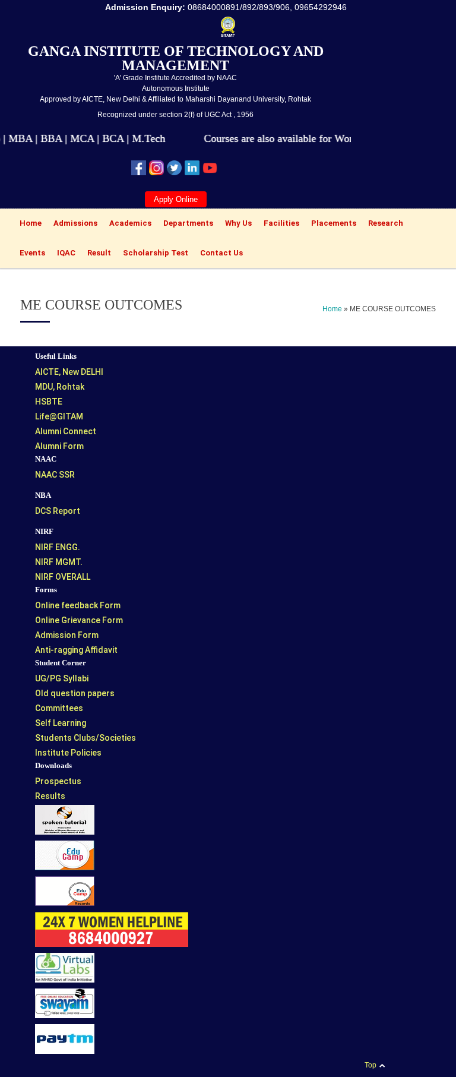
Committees (59, 708)
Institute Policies (68, 752)
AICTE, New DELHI (69, 372)
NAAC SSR (55, 474)
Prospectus (58, 781)
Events (29, 254)
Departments (185, 224)
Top (370, 1065)
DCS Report (57, 511)
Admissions (72, 224)
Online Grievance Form (79, 620)
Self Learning (60, 723)
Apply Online (176, 199)
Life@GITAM (59, 416)
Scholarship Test (155, 252)
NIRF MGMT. (59, 562)
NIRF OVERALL (62, 577)
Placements (330, 224)
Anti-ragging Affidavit (76, 650)
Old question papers (75, 693)
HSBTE (48, 401)
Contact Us (221, 252)
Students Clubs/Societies (85, 738)
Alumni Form (59, 446)
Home (28, 224)
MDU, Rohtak (59, 386)
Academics (127, 224)
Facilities (278, 224)
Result (96, 254)
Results (50, 796)
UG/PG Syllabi (61, 678)
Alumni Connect (65, 431)
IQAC (63, 254)
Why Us (235, 224)
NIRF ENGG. (57, 547)
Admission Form (67, 635)
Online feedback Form (78, 605)
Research (382, 224)
